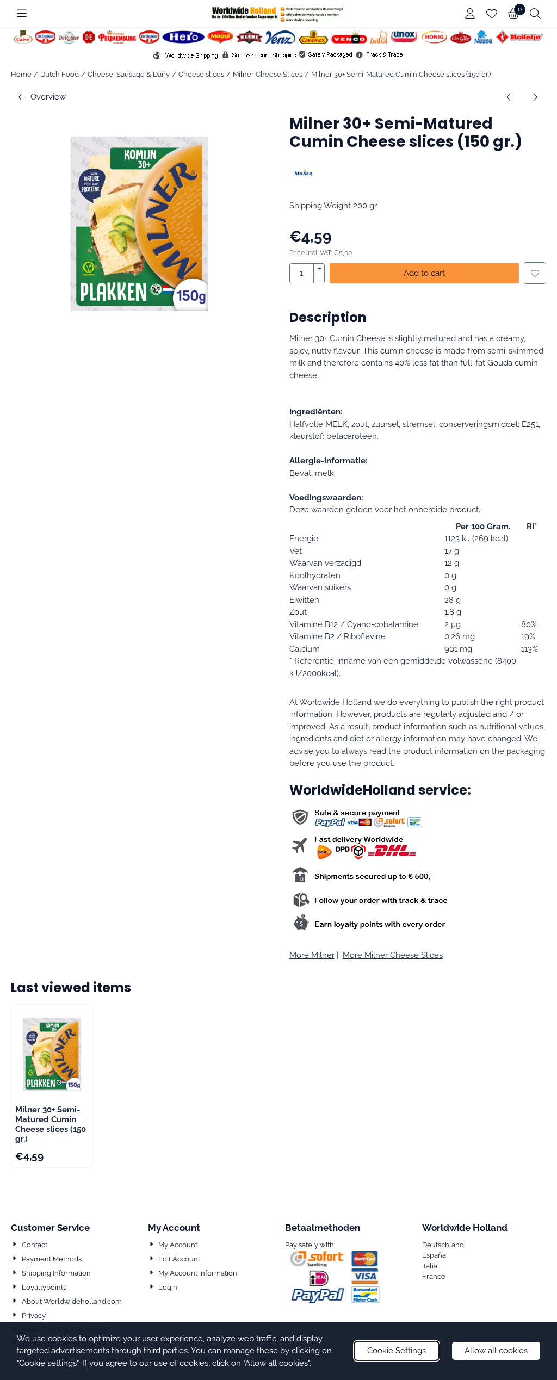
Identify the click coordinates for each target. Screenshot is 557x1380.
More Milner (312, 955)
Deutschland (443, 1245)
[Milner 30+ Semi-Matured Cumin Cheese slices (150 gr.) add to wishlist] (535, 273)
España (434, 1255)
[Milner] (304, 180)
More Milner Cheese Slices (393, 955)
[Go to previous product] (509, 97)
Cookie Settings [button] (396, 1351)
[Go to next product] (535, 97)
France (433, 1276)
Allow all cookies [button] (496, 1351)
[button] (22, 13)
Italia (429, 1266)
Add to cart (424, 273)
